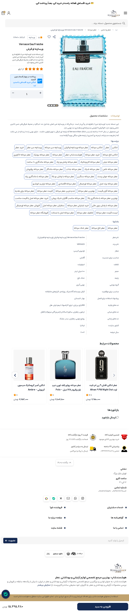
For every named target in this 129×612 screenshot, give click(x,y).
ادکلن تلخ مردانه (110, 155)
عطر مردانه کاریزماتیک (90, 162)
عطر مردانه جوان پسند (107, 176)
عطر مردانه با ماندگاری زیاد (37, 176)
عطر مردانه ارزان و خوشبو (44, 184)
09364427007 (119, 491)
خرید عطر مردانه (92, 155)
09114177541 (104, 491)
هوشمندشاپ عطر (73, 155)
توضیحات (115, 116)
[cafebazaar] (74, 554)
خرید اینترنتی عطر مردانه (78, 205)
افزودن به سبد (103, 606)
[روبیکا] (46, 499)
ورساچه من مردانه (53, 147)
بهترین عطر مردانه (86, 191)
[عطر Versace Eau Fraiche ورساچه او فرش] (64, 569)
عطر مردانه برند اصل (108, 184)
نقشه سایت (56, 528)
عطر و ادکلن (106, 30)
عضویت (11, 540)
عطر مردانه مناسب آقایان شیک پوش (67, 198)
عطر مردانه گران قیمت (108, 191)
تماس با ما (118, 528)
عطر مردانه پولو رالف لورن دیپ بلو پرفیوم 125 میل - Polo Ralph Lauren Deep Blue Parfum (66, 387)
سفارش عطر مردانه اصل (53, 205)
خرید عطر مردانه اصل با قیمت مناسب (31, 198)
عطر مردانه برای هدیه (24, 191)
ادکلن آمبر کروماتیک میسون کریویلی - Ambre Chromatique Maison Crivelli (29, 387)
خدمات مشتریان (115, 507)
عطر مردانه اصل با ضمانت (62, 213)
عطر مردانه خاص (110, 169)
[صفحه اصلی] (116, 30)
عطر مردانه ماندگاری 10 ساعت (40, 162)
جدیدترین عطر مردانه (65, 191)
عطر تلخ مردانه (98, 228)
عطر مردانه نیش (110, 162)
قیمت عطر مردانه (45, 191)
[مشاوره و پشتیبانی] (6, 594)
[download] (54, 554)
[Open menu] (125, 13)
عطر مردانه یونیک (41, 155)
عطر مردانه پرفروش (34, 169)
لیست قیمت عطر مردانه (107, 213)
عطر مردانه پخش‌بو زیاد (66, 162)
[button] (15, 375)
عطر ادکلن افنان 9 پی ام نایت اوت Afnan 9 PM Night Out (103, 387)
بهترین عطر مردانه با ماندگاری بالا (102, 198)
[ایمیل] (68, 498)
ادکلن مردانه (96, 147)
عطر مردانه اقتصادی (67, 184)
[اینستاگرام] (82, 498)
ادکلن (115, 147)
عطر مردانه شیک (92, 169)
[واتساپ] (75, 498)
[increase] (40, 93)
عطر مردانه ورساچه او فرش (76, 147)
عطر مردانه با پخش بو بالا (63, 176)
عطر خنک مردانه (81, 228)
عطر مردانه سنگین (85, 176)
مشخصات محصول (98, 116)
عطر (107, 147)
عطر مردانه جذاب (73, 169)
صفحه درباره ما (55, 517)
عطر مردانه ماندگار (54, 169)
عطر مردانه (92, 30)
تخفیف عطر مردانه (85, 213)
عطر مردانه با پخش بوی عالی (105, 205)
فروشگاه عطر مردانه (39, 213)
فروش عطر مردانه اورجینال (28, 205)
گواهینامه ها (117, 517)
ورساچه (32, 37)
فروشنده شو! (56, 507)
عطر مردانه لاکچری (22, 155)
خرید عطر (19, 147)
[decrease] (13, 93)
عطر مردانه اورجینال (87, 184)
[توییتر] (61, 498)
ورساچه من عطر (34, 147)
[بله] (53, 499)
